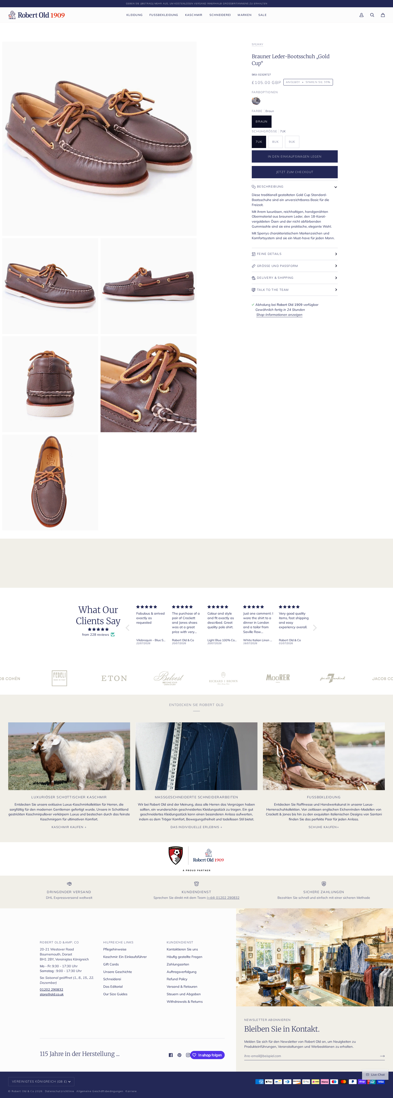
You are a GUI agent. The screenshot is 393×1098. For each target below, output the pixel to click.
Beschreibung (270, 186)
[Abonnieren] (379, 1056)
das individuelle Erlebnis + (196, 827)
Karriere (131, 1091)
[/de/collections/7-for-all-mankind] (279, 678)
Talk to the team (273, 289)
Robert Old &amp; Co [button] (59, 942)
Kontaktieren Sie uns (182, 949)
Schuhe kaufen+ (324, 827)
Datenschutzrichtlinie (59, 1091)
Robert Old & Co (23, 1091)
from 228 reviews (95, 634)
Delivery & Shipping (275, 277)
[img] (98, 629)
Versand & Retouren (182, 986)
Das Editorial (113, 986)
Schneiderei (112, 979)
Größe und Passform (277, 266)
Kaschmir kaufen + (69, 827)
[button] (134, 15)
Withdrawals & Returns (185, 1001)
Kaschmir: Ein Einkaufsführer (125, 957)
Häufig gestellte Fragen (184, 957)
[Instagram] (188, 1055)
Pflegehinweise (114, 949)
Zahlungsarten (178, 964)
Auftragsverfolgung (181, 972)
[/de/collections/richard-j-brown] (169, 678)
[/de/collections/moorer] (224, 678)
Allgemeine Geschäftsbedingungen (99, 1091)
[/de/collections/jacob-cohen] (333, 678)
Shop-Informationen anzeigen (279, 314)
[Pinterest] (179, 1055)
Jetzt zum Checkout (294, 172)
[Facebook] (171, 1055)
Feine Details (269, 254)
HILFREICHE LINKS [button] (118, 942)
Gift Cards (111, 964)
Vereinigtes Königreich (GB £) (39, 1081)
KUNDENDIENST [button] (180, 942)
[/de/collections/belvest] (115, 678)
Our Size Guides (115, 994)
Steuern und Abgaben (184, 994)
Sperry (257, 44)
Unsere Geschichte (117, 972)
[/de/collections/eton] (60, 678)
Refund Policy (177, 979)
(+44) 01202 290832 (223, 897)
